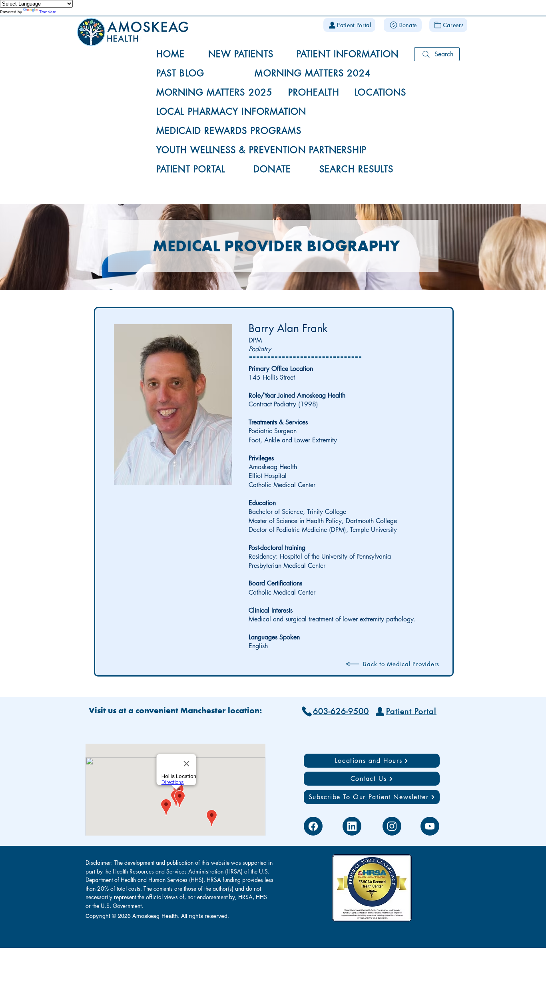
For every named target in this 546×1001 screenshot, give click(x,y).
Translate (47, 12)
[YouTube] (429, 826)
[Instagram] (392, 826)
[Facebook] (313, 826)
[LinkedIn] (352, 826)
